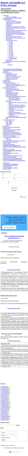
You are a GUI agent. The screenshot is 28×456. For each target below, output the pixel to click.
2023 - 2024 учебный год (14, 98)
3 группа (11, 44)
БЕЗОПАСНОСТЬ (7, 72)
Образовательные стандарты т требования (16, 61)
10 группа (11, 52)
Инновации (8, 101)
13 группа (11, 56)
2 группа (11, 42)
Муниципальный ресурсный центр (11, 132)
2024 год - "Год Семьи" (11, 16)
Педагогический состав (11, 40)
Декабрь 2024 (5, 403)
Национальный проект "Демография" (12, 129)
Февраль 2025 (5, 401)
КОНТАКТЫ (6, 80)
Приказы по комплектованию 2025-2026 (15, 85)
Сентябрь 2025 (5, 392)
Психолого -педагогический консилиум (12, 133)
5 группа (11, 46)
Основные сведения (10, 20)
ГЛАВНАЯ (5, 15)
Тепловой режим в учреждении (10, 142)
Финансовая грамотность (9, 144)
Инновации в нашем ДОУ (9, 87)
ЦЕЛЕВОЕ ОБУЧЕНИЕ (8, 149)
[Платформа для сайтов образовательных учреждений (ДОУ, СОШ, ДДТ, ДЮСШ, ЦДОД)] (14, 454)
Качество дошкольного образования (11, 127)
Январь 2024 (5, 417)
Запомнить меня (5, 437)
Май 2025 (4, 397)
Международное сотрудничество (13, 36)
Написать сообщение (9, 227)
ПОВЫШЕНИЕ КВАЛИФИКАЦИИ (11, 145)
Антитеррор (6, 126)
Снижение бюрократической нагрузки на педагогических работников (12, 156)
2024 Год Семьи (7, 143)
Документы (8, 24)
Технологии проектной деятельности (17, 106)
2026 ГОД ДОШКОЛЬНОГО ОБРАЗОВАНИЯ (14, 160)
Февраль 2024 (5, 416)
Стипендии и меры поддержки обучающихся (16, 30)
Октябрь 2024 (5, 406)
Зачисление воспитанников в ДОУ (11, 137)
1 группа (11, 41)
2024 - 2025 (8, 139)
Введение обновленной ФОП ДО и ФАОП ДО (14, 140)
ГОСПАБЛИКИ (7, 151)
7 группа (11, 48)
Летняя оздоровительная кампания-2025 (12, 158)
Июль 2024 (4, 410)
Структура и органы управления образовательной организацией (13, 22)
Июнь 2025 (4, 396)
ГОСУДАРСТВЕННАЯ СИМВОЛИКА (12, 150)
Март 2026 (4, 386)
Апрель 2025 (5, 398)
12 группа (11, 55)
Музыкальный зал (13, 57)
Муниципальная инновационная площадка (16, 96)
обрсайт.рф (21, 447)
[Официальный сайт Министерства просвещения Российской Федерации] (14, 188)
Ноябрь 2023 (5, 419)
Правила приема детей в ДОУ (13, 84)
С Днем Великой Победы (9, 130)
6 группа (11, 47)
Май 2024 (4, 412)
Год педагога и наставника (9, 135)
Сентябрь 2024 (5, 407)
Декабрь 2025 (5, 389)
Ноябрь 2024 (5, 405)
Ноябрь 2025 (5, 390)
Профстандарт (6, 128)
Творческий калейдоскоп (9, 119)
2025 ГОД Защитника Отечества (10, 153)
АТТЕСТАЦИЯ (7, 81)
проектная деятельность (11, 95)
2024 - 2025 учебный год (14, 100)
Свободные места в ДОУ (11, 86)
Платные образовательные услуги (14, 31)
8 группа (11, 50)
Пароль (3, 434)
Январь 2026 (5, 387)
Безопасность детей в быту (12, 77)
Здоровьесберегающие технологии (17, 105)
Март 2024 (4, 414)
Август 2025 (5, 393)
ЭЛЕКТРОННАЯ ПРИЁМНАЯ (10, 164)
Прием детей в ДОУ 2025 (9, 82)
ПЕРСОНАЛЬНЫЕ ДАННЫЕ (10, 167)
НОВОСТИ (6, 162)
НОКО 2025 (6, 154)
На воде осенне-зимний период (13, 76)
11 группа (11, 53)
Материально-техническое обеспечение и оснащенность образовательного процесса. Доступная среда (16, 28)
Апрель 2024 (5, 413)
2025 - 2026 (8, 124)
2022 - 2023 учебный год (14, 97)
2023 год (8, 138)
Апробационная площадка (12, 93)
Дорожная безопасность (11, 74)
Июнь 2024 (4, 411)
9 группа (11, 51)
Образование (9, 25)
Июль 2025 (4, 395)
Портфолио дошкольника (14, 112)
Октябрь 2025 (5, 391)
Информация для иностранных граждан (12, 159)
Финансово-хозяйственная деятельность (15, 32)
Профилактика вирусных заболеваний (12, 134)
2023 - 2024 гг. (9, 122)
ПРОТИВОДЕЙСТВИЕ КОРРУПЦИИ (12, 69)
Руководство (9, 60)
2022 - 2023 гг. (9, 121)
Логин (3, 432)
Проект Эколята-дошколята (12, 88)
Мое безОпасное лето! (11, 75)
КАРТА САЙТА (7, 169)
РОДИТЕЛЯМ (6, 62)
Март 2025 (4, 400)
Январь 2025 (5, 402)
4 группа (11, 45)
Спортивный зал (12, 58)
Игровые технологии (14, 116)
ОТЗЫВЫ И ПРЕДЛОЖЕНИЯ (10, 165)
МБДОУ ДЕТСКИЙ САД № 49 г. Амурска (13, 3)
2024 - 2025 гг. (9, 123)
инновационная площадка (12, 92)
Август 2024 (5, 408)
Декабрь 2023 (5, 418)
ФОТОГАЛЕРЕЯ (7, 166)
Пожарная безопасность (11, 79)
